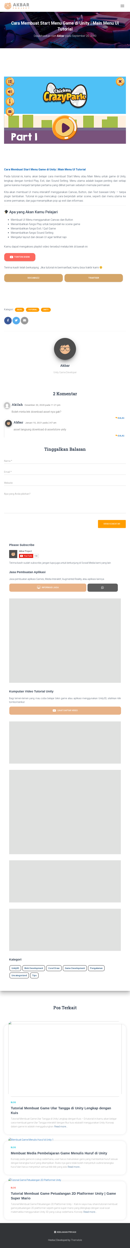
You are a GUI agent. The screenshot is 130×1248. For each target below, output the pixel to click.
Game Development (75, 968)
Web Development (33, 968)
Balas (120, 418)
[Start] (103, 588)
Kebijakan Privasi (66, 1232)
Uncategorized (19, 975)
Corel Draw (54, 968)
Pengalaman (96, 968)
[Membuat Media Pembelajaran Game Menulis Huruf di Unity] (30, 1139)
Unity (45, 310)
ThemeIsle (76, 1240)
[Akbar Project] (18, 6)
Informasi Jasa (49, 587)
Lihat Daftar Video (67, 710)
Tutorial (32, 310)
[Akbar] (65, 348)
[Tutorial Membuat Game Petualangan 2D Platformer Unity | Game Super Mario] (34, 1179)
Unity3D (15, 968)
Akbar (18, 422)
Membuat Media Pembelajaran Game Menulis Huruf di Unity (59, 1153)
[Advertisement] (65, 66)
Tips (34, 975)
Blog (19, 310)
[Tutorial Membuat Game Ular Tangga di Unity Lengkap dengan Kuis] (65, 1058)
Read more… (61, 1126)
